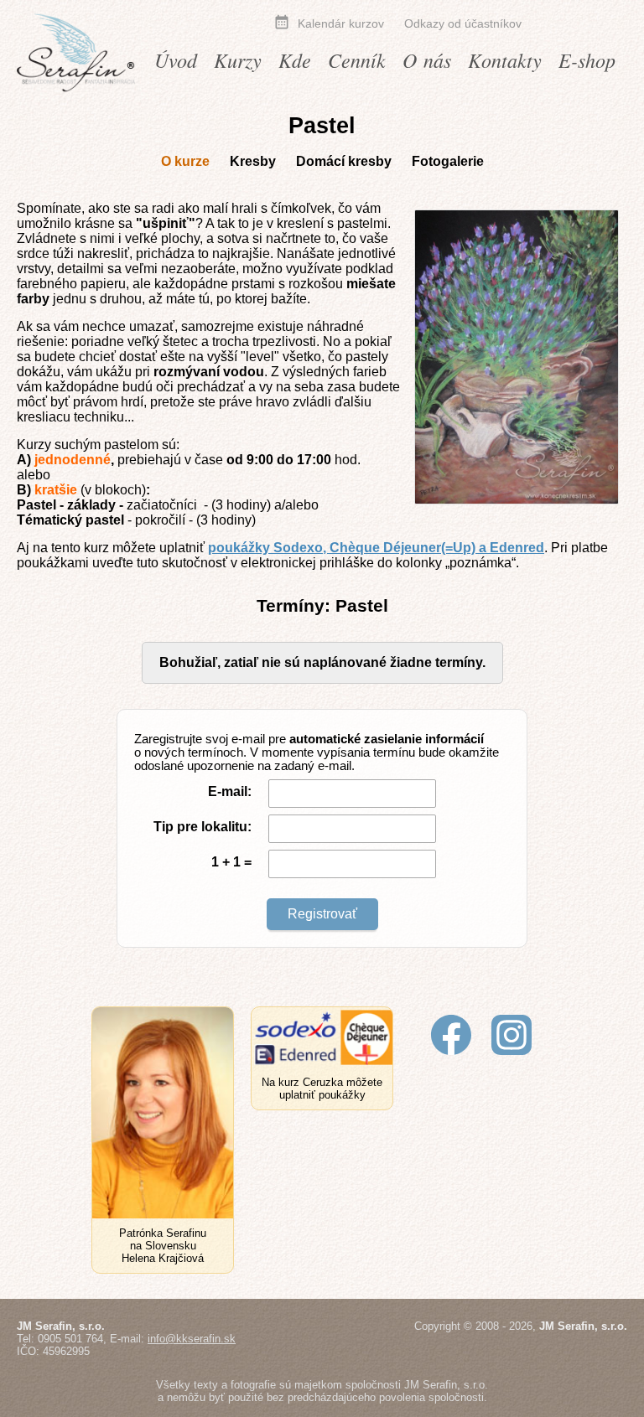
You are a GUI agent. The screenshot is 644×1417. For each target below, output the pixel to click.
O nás (426, 59)
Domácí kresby (344, 161)
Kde (294, 59)
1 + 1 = (231, 862)
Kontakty (505, 59)
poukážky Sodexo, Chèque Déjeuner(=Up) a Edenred (376, 547)
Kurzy (238, 59)
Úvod (175, 59)
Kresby (253, 161)
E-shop (586, 59)
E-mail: (230, 791)
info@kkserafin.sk (192, 1338)
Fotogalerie (448, 161)
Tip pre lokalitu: (202, 827)
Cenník (357, 59)
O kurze (185, 161)
